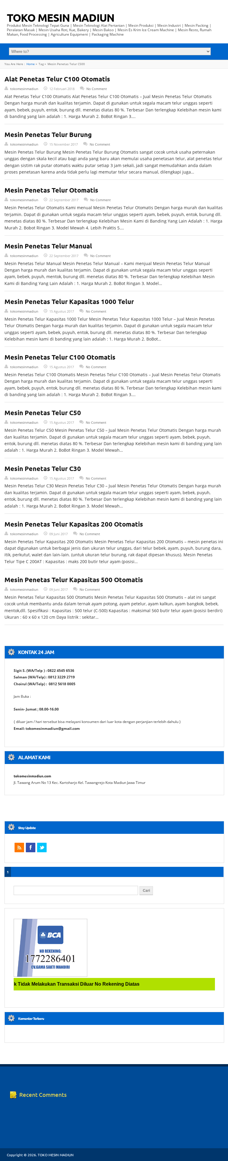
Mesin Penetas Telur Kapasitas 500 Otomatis (73, 580)
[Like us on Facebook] (30, 847)
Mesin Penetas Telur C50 (42, 413)
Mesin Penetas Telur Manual (48, 246)
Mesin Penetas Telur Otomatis (51, 190)
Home (30, 64)
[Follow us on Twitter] (42, 847)
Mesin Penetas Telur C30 (42, 468)
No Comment (96, 88)
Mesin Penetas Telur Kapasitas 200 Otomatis (73, 524)
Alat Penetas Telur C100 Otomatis (57, 79)
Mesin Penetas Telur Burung (48, 134)
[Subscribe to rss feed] (19, 847)
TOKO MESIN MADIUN (60, 17)
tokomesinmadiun (24, 88)
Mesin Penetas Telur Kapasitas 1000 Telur (69, 301)
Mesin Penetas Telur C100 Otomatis (59, 357)
